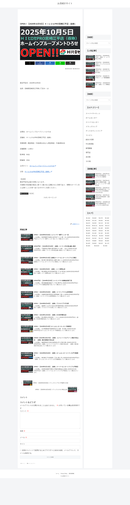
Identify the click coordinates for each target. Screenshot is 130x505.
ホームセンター (25, 193)
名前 (22, 431)
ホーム (57, 473)
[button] (70, 63)
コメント (24, 411)
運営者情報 (71, 473)
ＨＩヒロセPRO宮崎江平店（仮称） (37, 171)
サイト (22, 444)
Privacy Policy (64, 473)
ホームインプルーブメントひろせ (42, 166)
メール (23, 437)
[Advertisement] (50, 15)
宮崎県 (32, 193)
